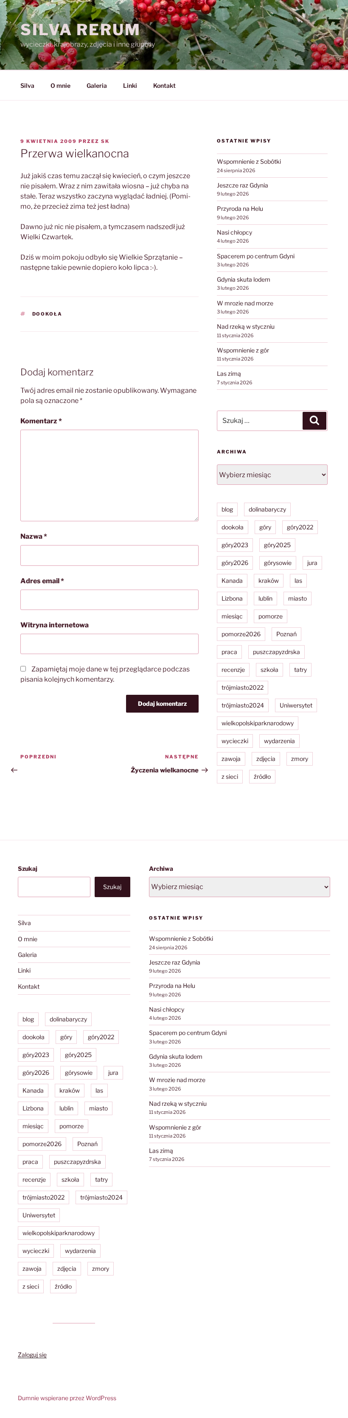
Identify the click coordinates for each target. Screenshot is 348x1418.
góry (265, 527)
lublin (265, 598)
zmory (299, 758)
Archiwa (161, 868)
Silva (27, 85)
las (298, 580)
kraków (268, 580)
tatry (300, 669)
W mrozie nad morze (245, 303)
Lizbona (232, 598)
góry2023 (235, 544)
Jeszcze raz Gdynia (242, 185)
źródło (262, 776)
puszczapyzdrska (276, 651)
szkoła (269, 669)
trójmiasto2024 (243, 705)
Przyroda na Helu (240, 208)
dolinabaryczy (267, 509)
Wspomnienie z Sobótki (249, 161)
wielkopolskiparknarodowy (258, 723)
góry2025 (277, 544)
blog (227, 509)
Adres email (42, 581)
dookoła (47, 314)
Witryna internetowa (54, 625)
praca (229, 651)
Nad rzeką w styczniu (246, 326)
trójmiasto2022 (243, 687)
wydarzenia (279, 740)
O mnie (60, 85)
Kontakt (164, 85)
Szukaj (27, 868)
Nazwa (33, 536)
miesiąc (232, 616)
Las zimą (229, 373)
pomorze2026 (241, 634)
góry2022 (300, 527)
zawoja (231, 758)
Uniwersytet (296, 705)
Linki (130, 85)
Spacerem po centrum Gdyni (256, 256)
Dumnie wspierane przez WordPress (67, 1397)
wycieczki (235, 740)
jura (312, 562)
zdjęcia (265, 758)
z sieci (230, 776)
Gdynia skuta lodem (243, 279)
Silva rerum (80, 29)
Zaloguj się (32, 1354)
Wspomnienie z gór (243, 350)
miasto (297, 598)
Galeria (97, 85)
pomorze (270, 616)
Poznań (286, 634)
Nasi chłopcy (234, 232)
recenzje (233, 669)
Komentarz (41, 421)
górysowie (278, 562)
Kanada (232, 580)
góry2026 (235, 562)
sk (105, 141)
